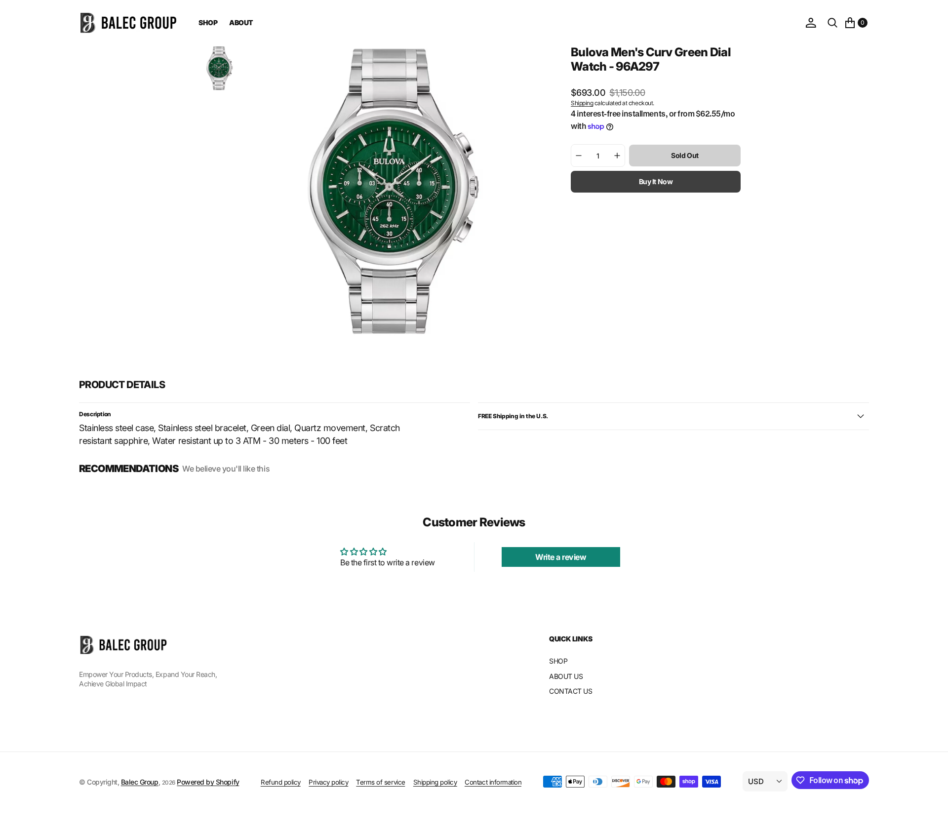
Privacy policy (328, 782)
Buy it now (656, 181)
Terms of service (380, 782)
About (241, 22)
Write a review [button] (560, 557)
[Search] (832, 23)
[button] (811, 23)
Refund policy (281, 782)
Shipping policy (435, 782)
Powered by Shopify (208, 782)
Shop (207, 22)
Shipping (582, 103)
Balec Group (139, 782)
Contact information (493, 782)
